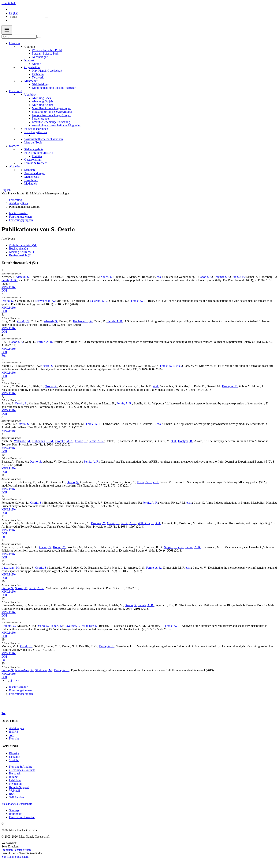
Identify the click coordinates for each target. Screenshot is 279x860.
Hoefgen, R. (185, 441)
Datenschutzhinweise (22, 817)
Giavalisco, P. (71, 625)
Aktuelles (14, 166)
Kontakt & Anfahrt (20, 766)
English (13, 13)
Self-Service (16, 797)
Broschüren (31, 180)
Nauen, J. (106, 276)
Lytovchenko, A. (45, 300)
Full (4, 355)
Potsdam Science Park (45, 53)
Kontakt (29, 60)
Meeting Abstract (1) (21, 252)
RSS (12, 794)
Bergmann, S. (222, 276)
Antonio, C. (9, 625)
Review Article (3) (20, 255)
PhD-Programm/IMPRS (38, 152)
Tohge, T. (56, 625)
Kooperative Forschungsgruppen (51, 115)
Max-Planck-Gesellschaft (47, 70)
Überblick (30, 94)
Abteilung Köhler (42, 104)
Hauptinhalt (9, 3)
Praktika (37, 156)
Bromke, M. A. (64, 441)
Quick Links (9, 720)
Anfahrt (36, 63)
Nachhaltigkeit (40, 57)
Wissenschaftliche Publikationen (43, 139)
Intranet (13, 776)
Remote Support (19, 787)
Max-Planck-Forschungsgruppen (51, 108)
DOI (4, 290)
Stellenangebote (33, 149)
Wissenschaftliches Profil (47, 50)
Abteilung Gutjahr (43, 101)
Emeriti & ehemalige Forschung (51, 122)
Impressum (15, 813)
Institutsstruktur (18, 213)
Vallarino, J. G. (99, 300)
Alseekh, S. (23, 276)
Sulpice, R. (170, 547)
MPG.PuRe (9, 287)
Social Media (10, 745)
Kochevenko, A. (83, 321)
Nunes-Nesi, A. (24, 670)
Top (4, 713)
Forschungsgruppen (36, 128)
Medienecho (31, 176)
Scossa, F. (21, 588)
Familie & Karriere (35, 163)
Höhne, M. (59, 547)
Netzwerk (38, 77)
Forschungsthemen (35, 132)
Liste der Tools (33, 142)
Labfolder (15, 780)
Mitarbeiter (30, 80)
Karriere (14, 145)
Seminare (29, 169)
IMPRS (13, 731)
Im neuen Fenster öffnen (16, 849)
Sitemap (14, 810)
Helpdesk (14, 773)
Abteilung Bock (41, 98)
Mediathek (30, 183)
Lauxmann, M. (10, 567)
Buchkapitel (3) (18, 248)
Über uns (14, 43)
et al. (159, 276)
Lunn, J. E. (238, 276)
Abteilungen (16, 728)
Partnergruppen (41, 118)
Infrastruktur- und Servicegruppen (52, 111)
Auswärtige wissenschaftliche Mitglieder (56, 125)
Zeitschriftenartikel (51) (23, 245)
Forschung (15, 91)
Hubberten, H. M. (43, 441)
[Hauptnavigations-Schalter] (7, 30)
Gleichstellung (40, 84)
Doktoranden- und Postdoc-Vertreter (53, 87)
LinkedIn (14, 756)
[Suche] (46, 17)
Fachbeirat (38, 74)
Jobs (11, 735)
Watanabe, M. (22, 441)
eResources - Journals (22, 770)
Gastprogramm (33, 159)
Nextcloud (15, 783)
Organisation (32, 67)
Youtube (14, 760)
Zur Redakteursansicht (15, 856)
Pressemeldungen (34, 173)
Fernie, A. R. (9, 280)
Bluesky (14, 753)
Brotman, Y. (98, 523)
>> (17, 680)
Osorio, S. (206, 276)
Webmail (14, 790)
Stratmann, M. (43, 670)
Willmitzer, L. (146, 523)
